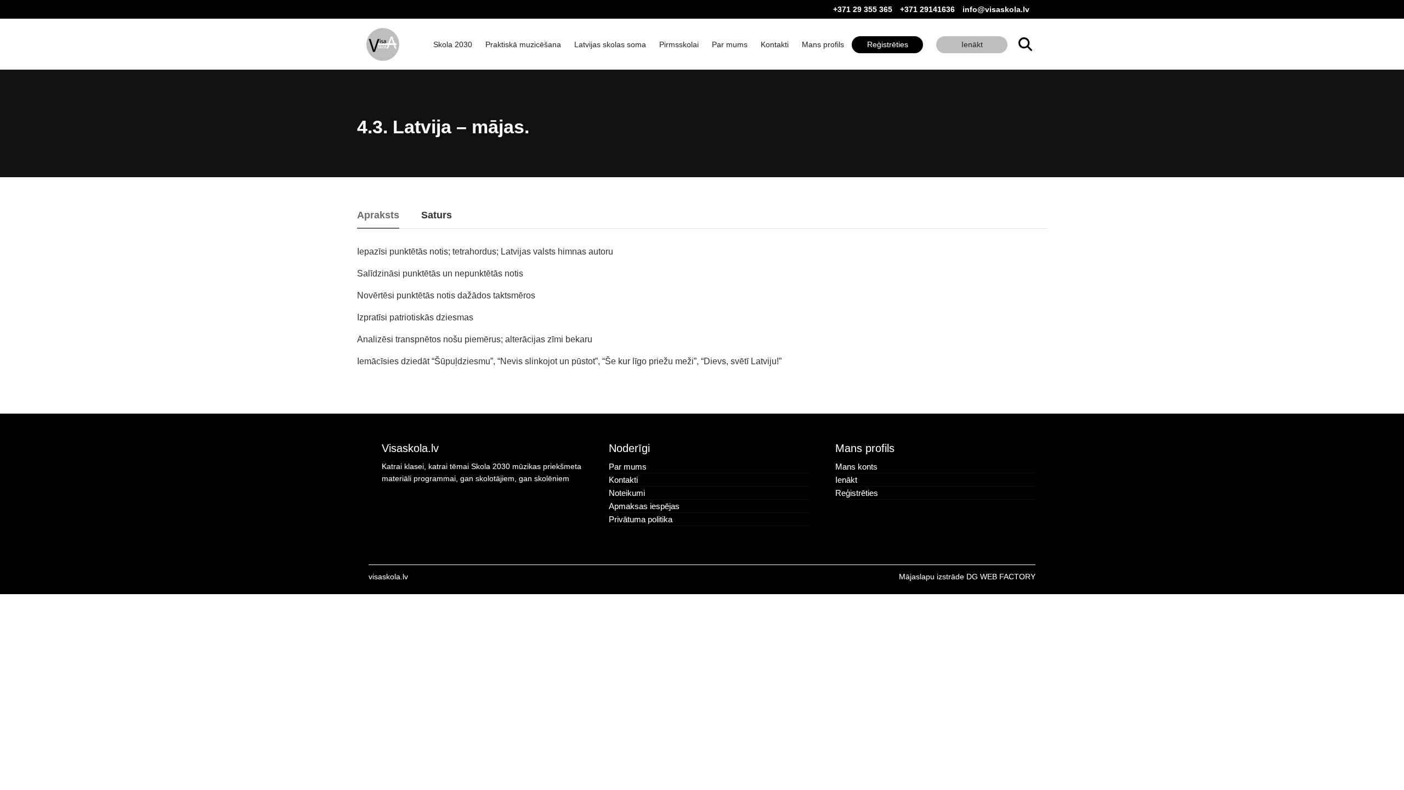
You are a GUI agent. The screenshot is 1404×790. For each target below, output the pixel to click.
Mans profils (823, 44)
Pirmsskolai (679, 44)
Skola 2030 (452, 44)
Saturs (436, 215)
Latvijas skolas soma (610, 44)
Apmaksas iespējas (644, 506)
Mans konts (856, 466)
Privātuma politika (640, 519)
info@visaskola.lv (996, 9)
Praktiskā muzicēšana (523, 44)
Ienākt (972, 44)
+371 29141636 (927, 9)
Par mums (730, 44)
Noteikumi (627, 493)
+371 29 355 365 (862, 9)
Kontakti (775, 44)
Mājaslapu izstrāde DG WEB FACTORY (967, 576)
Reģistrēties (887, 44)
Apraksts (378, 215)
